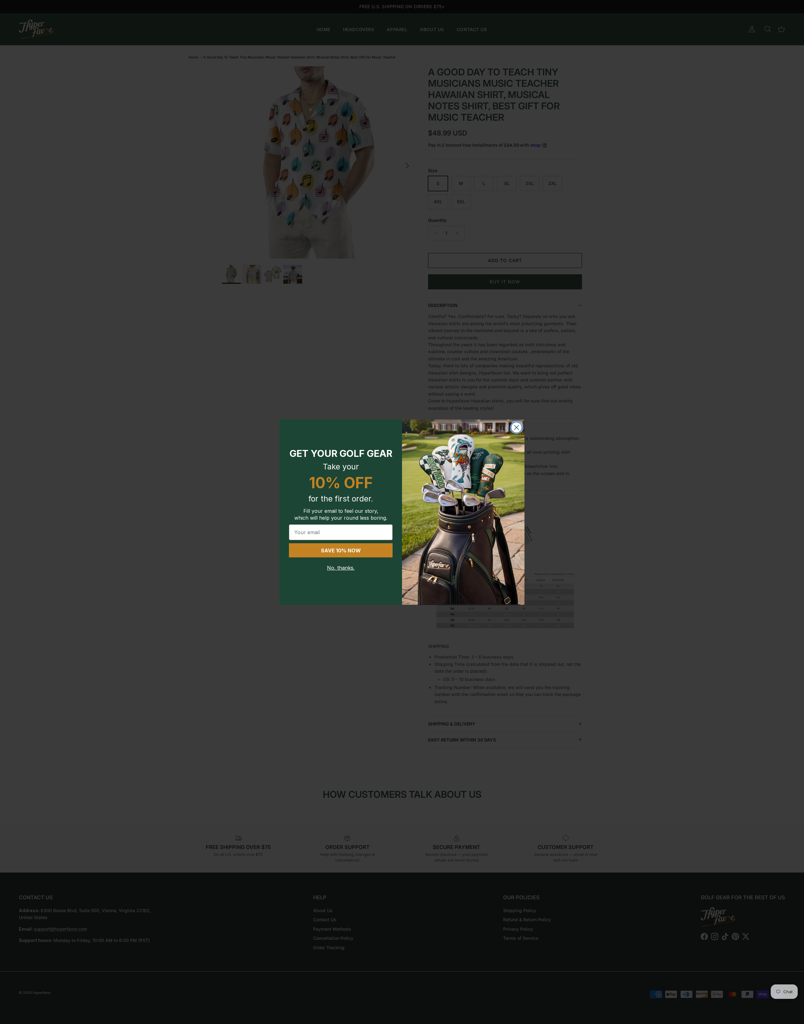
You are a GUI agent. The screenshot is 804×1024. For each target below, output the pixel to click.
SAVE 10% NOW (341, 550)
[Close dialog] (516, 427)
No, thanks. (341, 568)
